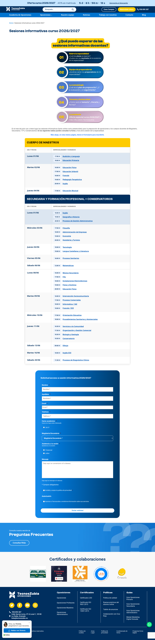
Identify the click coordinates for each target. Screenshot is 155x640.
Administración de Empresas (75, 232)
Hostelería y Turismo (71, 240)
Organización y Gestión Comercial (77, 330)
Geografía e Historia (71, 217)
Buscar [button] (72, 9)
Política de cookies (82, 632)
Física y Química (69, 285)
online (47, 453)
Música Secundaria (71, 273)
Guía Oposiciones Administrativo (133, 612)
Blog (144, 15)
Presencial (48, 450)
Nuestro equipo (67, 15)
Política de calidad (110, 598)
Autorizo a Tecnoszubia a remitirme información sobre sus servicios (67, 501)
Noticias (86, 15)
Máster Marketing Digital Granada (133, 618)
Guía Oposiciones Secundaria (133, 605)
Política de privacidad (104, 632)
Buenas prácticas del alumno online (111, 603)
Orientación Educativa (72, 315)
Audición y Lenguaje (71, 156)
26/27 (47, 427)
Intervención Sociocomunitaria (76, 296)
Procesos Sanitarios (71, 258)
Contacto (129, 15)
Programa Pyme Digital (138, 632)
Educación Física (69, 168)
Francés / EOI (68, 308)
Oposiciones (45, 15)
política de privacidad (65, 490)
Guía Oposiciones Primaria (133, 598)
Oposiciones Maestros (65, 608)
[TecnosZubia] (15, 11)
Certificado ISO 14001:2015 (85, 610)
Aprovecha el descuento (118, 3)
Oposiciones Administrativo (62, 613)
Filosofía (66, 228)
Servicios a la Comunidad (73, 326)
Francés (66, 176)
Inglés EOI (67, 353)
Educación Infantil (70, 172)
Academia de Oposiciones (20, 15)
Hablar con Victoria (18, 630)
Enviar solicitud (77, 510)
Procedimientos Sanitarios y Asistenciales (80, 319)
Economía (67, 236)
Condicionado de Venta (121, 632)
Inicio (11, 23)
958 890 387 (144, 9)
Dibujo (65, 346)
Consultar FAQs (19, 543)
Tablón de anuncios (110, 609)
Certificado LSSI (86, 598)
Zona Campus (109, 9)
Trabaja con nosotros (108, 15)
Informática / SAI (70, 304)
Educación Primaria (71, 160)
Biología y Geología (71, 335)
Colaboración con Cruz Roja (111, 615)
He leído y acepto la (59, 490)
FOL (64, 277)
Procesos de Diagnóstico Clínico (76, 360)
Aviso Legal (92, 632)
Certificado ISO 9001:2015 (85, 603)
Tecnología (67, 247)
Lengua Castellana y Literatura (76, 251)
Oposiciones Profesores (65, 603)
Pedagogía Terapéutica (72, 180)
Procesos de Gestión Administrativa (78, 221)
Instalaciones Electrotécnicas (75, 281)
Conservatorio (69, 339)
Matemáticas (68, 266)
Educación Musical (70, 191)
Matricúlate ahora (126, 9)
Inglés (65, 184)
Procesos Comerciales (72, 300)
